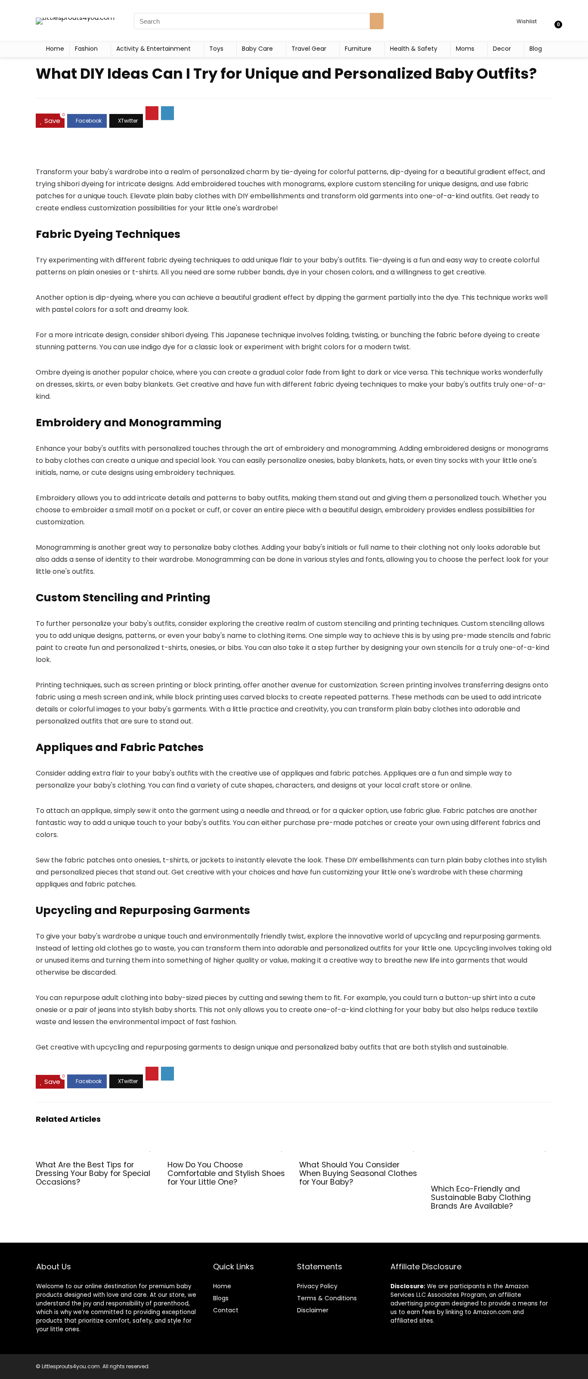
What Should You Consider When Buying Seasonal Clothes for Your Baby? (358, 1173)
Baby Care (257, 48)
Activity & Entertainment (153, 48)
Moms (465, 48)
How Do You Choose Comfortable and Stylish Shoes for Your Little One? (226, 1173)
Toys (216, 48)
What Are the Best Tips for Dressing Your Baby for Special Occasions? (93, 1173)
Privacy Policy (317, 1286)
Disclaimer (312, 1310)
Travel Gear (308, 48)
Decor (502, 48)
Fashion (86, 48)
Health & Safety (413, 48)
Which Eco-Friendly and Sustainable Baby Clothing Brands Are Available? (481, 1197)
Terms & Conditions (327, 1298)
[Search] (377, 21)
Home (55, 48)
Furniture (358, 48)
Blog (535, 48)
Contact (225, 1310)
